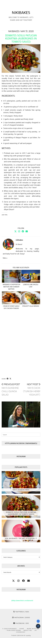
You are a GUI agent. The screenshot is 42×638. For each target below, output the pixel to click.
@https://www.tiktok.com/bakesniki (22, 600)
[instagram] (18, 580)
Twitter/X (22, 612)
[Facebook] (23, 231)
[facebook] (23, 580)
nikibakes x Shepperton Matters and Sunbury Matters (11, 286)
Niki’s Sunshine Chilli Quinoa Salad (11, 389)
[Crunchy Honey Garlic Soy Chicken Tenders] (11, 297)
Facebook (22, 623)
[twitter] (13, 580)
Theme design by (21, 635)
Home (21, 628)
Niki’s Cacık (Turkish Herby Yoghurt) (31, 389)
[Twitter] (15, 231)
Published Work (14, 630)
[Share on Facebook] (7, 379)
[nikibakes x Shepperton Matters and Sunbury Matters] (11, 276)
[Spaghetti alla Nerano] (30, 297)
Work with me (33, 628)
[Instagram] (19, 231)
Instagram (22, 617)
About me (28, 630)
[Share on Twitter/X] (10, 379)
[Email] (27, 231)
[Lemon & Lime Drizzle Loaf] (30, 276)
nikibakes (21, 12)
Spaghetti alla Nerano (30, 306)
